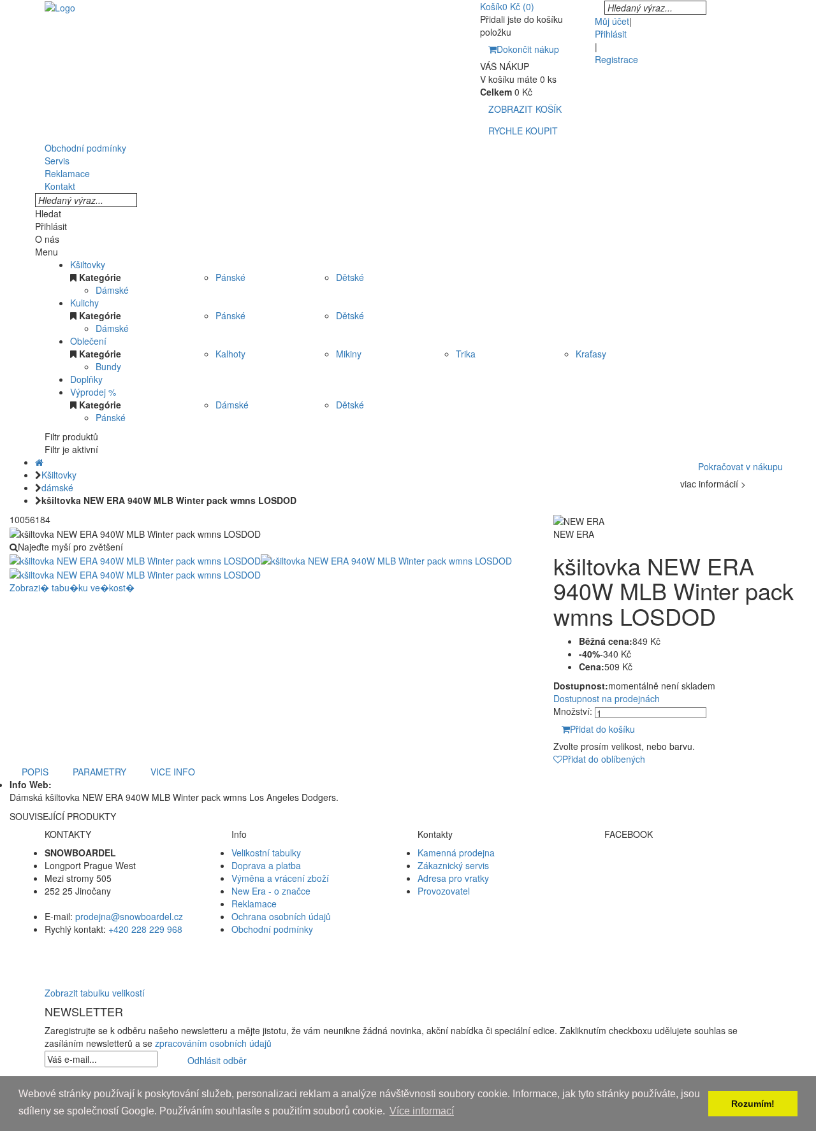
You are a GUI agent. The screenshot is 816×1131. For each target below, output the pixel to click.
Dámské (112, 290)
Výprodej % (93, 391)
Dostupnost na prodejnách (606, 698)
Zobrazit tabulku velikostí (95, 992)
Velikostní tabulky (266, 852)
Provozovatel (444, 890)
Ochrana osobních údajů (281, 916)
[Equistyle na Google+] (688, 890)
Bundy (108, 366)
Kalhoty (230, 353)
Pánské (230, 277)
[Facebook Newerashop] (688, 865)
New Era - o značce (270, 890)
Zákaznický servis (453, 865)
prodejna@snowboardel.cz (129, 916)
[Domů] (39, 462)
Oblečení (88, 341)
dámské (57, 487)
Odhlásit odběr (217, 1060)
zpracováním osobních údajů (213, 1043)
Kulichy (84, 302)
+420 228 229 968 (145, 929)
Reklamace (254, 903)
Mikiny (348, 353)
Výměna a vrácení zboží (280, 878)
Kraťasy (591, 353)
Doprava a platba (266, 865)
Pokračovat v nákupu (740, 466)
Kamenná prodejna (456, 852)
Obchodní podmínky (272, 929)
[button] (408, 954)
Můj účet (612, 21)
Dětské (350, 277)
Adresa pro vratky (453, 878)
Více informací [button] (422, 1111)
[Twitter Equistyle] (688, 878)
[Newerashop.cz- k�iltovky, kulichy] (60, 6)
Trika (466, 353)
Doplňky (86, 379)
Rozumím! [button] (753, 1104)
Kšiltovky (87, 264)
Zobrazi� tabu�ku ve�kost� (72, 587)
